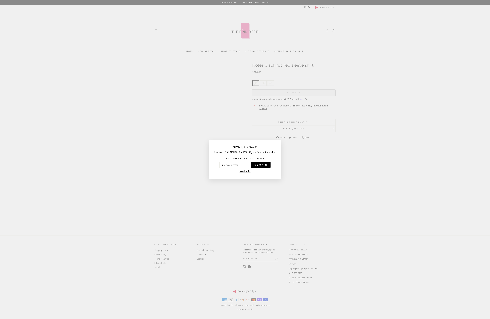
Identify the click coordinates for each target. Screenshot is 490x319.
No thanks (245, 171)
